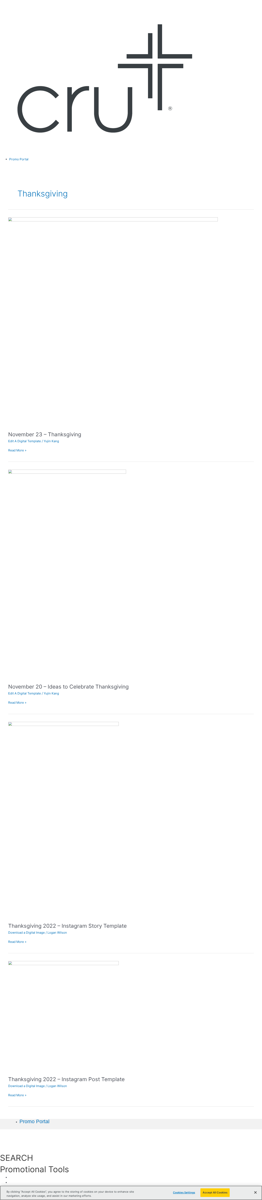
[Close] (255, 1192)
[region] (131, 1193)
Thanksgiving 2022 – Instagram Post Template (66, 1079)
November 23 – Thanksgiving (44, 434)
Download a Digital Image (26, 932)
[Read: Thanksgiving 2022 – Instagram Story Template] (63, 820)
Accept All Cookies (215, 1192)
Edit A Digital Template (24, 441)
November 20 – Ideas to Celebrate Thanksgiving (68, 686)
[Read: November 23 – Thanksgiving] (113, 322)
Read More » (17, 450)
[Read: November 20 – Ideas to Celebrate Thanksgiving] (67, 574)
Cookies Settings (184, 1192)
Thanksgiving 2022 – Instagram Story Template (67, 926)
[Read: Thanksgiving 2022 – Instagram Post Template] (63, 1016)
